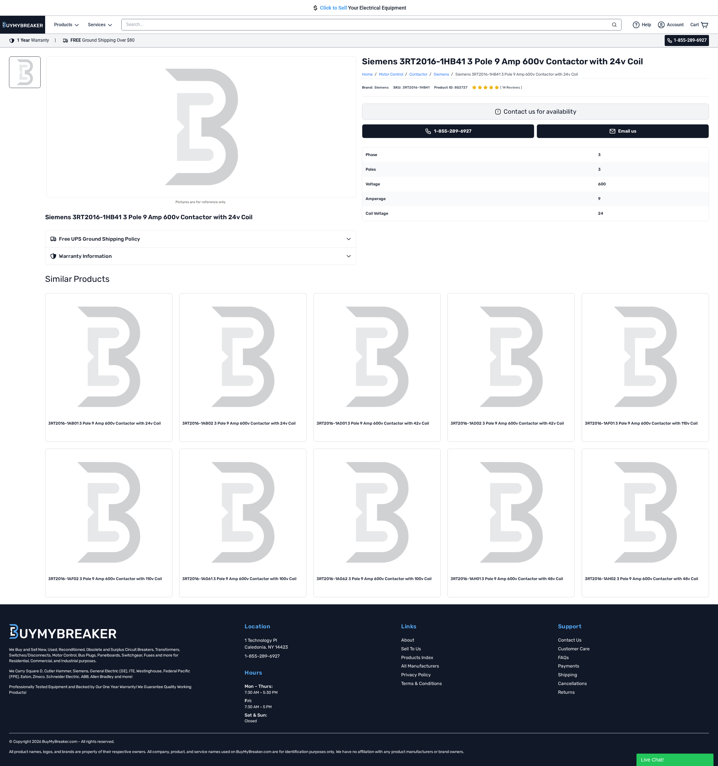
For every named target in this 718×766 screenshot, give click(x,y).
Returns (566, 692)
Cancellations (572, 683)
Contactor (418, 74)
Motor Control (391, 74)
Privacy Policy (416, 674)
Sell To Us (411, 648)
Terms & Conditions (421, 683)
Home (368, 74)
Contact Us (569, 640)
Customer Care (574, 648)
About (407, 640)
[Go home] (62, 631)
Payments (568, 666)
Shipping (567, 674)
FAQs (563, 657)
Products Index (417, 657)
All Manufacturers (420, 666)
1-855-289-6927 (262, 656)
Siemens (442, 74)
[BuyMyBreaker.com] (22, 25)
